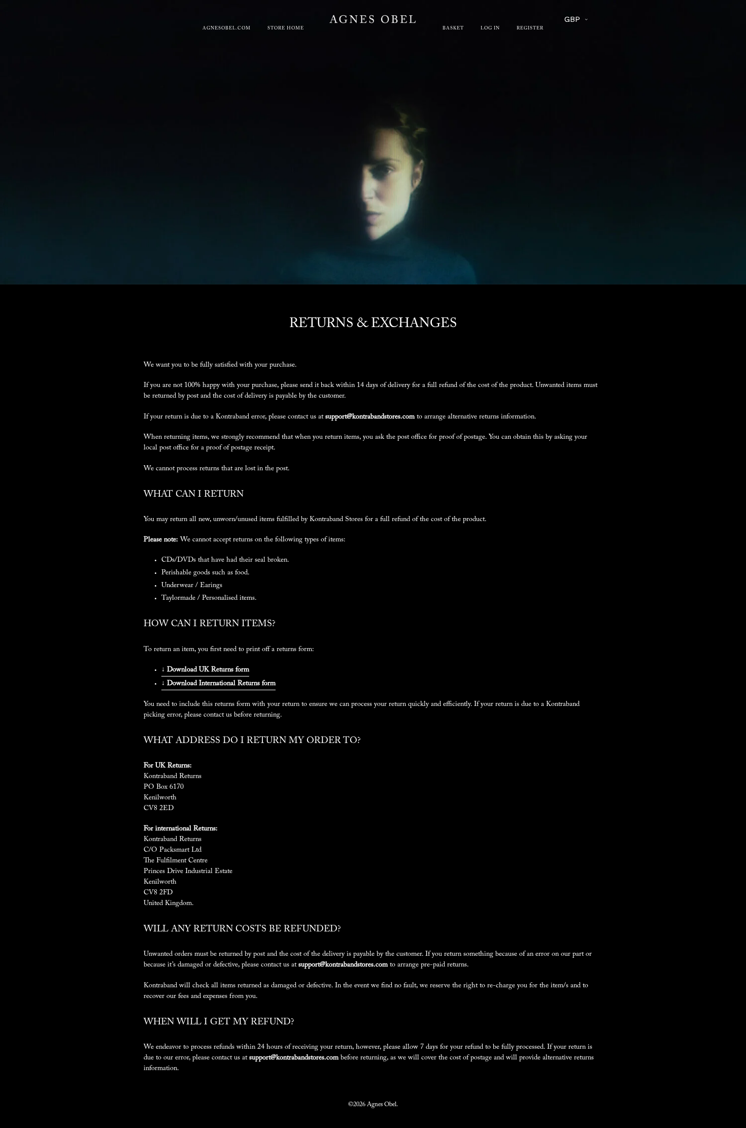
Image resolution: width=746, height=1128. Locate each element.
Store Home (285, 28)
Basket (453, 28)
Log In (490, 28)
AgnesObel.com (226, 28)
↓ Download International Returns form (218, 683)
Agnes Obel (381, 1105)
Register (530, 28)
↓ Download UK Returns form (205, 669)
